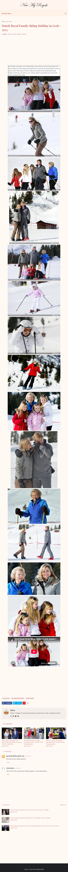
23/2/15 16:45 (18, 768)
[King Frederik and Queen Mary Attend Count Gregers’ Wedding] (5, 812)
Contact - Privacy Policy (30, 869)
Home (3, 21)
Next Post (62, 805)
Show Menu (7, 13)
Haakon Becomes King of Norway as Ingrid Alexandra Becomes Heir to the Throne (34, 826)
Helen (12, 710)
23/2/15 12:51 (28, 756)
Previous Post (6, 805)
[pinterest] (18, 716)
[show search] (65, 13)
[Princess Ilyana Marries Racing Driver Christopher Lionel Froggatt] (5, 820)
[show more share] (27, 703)
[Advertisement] (34, 50)
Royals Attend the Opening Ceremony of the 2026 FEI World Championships (33, 742)
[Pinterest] (24, 703)
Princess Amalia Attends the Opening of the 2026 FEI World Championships (55, 742)
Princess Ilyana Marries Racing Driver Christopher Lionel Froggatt (30, 818)
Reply (8, 762)
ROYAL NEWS (30, 698)
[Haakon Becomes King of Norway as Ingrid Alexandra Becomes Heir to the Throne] (5, 828)
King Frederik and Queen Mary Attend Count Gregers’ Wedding (29, 810)
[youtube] (15, 716)
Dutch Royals (9, 21)
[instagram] (10, 716)
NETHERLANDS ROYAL (18, 698)
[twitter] (13, 716)
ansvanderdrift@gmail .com (15, 756)
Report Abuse (40, 869)
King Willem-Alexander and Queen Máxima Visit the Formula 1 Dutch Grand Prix (11, 742)
